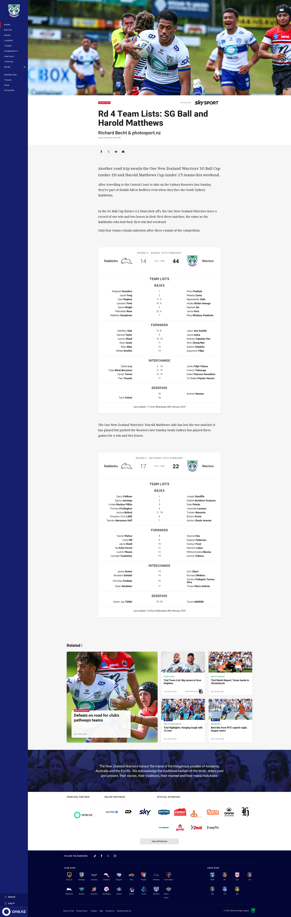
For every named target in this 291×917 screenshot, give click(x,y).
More (7, 67)
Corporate (9, 90)
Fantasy (9, 56)
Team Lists (104, 103)
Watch (8, 30)
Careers (94, 911)
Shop (6, 85)
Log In (11, 903)
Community (11, 51)
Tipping (9, 62)
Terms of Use (68, 911)
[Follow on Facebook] (101, 856)
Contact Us (109, 911)
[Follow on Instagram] (115, 856)
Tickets (8, 80)
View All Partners (159, 841)
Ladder (8, 40)
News (7, 24)
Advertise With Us (124, 911)
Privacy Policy (81, 911)
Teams (8, 46)
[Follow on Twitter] (108, 856)
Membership (10, 74)
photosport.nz (146, 133)
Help (101, 911)
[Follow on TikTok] (95, 856)
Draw (7, 35)
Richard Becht (112, 133)
